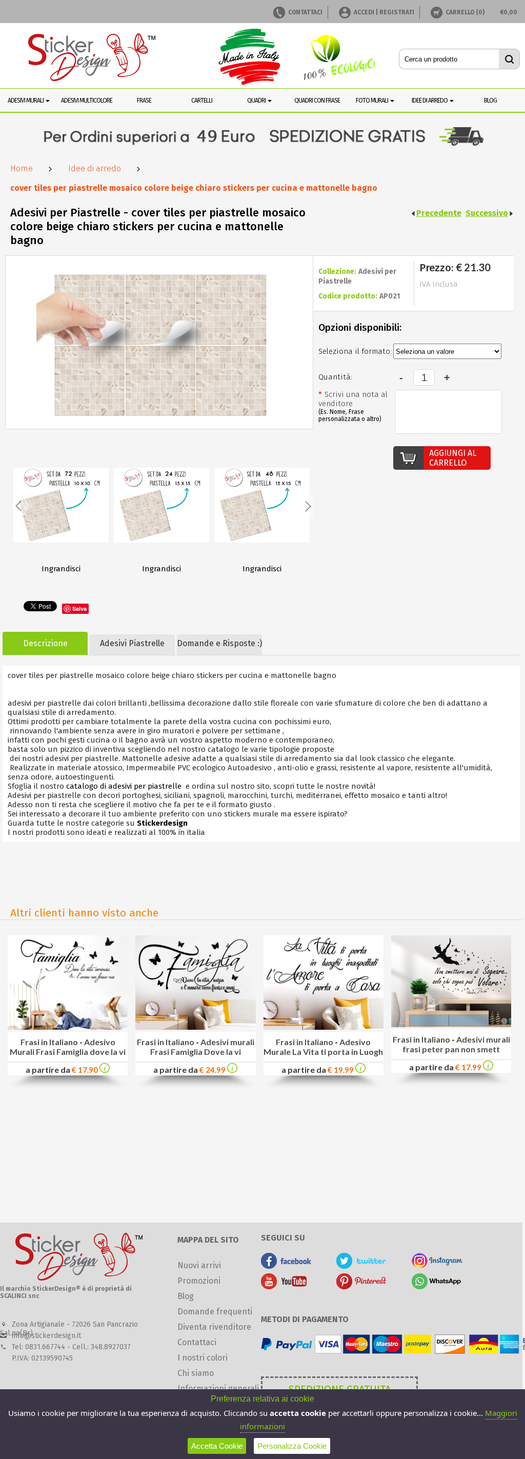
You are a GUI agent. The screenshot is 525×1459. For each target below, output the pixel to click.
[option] (61, 514)
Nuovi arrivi (199, 1265)
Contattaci (196, 1342)
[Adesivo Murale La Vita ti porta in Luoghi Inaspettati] (323, 1027)
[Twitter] (361, 1266)
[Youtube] (286, 1286)
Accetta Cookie (217, 1446)
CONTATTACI (305, 12)
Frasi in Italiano (49, 1042)
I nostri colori (202, 1358)
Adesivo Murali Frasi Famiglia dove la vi (68, 1046)
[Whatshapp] (437, 1286)
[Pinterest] (361, 1286)
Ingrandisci (61, 568)
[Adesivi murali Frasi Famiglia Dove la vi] (232, 1070)
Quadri (257, 100)
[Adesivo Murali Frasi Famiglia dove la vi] (104, 1070)
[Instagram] (437, 1266)
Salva (79, 608)
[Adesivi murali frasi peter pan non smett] (488, 1067)
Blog (185, 1296)
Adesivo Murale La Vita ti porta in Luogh (323, 1046)
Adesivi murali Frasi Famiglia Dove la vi (202, 1046)
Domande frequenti (214, 1311)
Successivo (487, 213)
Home (21, 168)
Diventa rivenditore (214, 1327)
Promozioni (198, 1281)
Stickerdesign (162, 823)
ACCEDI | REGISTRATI (384, 12)
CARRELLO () (465, 12)
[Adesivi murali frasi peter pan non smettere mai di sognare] (451, 1024)
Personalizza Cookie (292, 1446)
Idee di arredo (94, 168)
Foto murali (372, 100)
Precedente (438, 213)
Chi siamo (195, 1373)
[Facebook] (286, 1266)
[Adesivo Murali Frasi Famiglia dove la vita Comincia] (68, 1027)
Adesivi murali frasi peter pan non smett (456, 1044)
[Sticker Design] (92, 58)
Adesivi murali (26, 100)
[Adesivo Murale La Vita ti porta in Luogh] (360, 1070)
